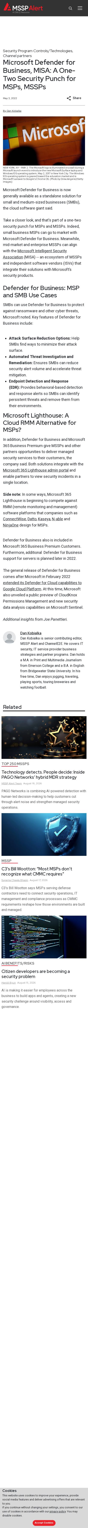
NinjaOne (11, 525)
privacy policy (58, 1511)
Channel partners (17, 55)
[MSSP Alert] (23, 8)
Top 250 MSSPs (15, 764)
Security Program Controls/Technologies (37, 50)
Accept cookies (44, 1522)
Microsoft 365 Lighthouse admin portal (36, 470)
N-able (57, 519)
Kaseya (44, 519)
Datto (32, 519)
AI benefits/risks (17, 963)
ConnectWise (14, 519)
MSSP (6, 861)
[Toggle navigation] (80, 8)
